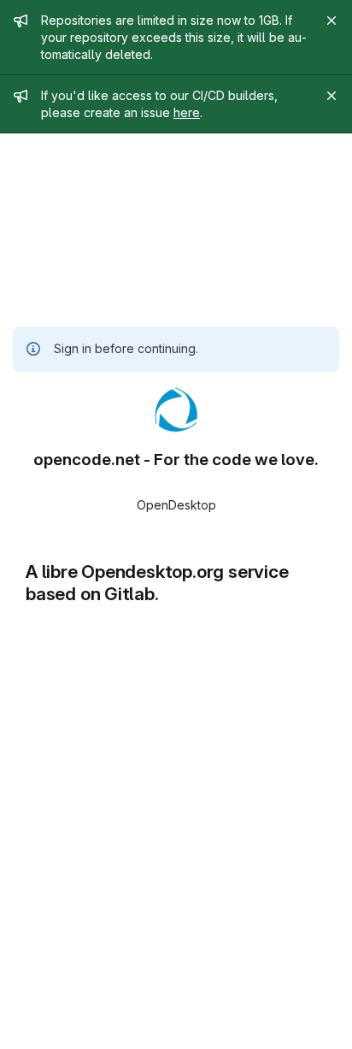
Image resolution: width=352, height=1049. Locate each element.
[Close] (331, 20)
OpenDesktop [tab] (176, 505)
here (186, 112)
